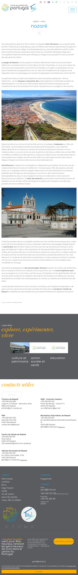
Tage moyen (8, 488)
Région (36, 21)
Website (61, 427)
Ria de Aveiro (8, 494)
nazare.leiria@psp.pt (11, 425)
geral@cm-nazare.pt (11, 460)
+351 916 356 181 (48, 499)
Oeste (43, 21)
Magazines (46, 479)
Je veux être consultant (64, 541)
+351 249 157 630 (48, 493)
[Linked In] (68, 2)
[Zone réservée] (53, 2)
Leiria (4, 485)
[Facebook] (60, 2)
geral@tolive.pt (48, 490)
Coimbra (6, 482)
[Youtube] (72, 2)
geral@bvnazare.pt (49, 427)
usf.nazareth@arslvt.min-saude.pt (16, 443)
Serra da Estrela (9, 497)
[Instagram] (64, 2)
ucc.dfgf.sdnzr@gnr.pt (50, 408)
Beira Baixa (7, 479)
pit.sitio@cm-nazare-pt (12, 408)
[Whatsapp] (56, 2)
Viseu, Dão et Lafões (11, 500)
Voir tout (11, 395)
